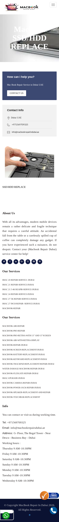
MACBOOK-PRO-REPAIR (13, 331)
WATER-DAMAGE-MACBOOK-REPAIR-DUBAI (23, 368)
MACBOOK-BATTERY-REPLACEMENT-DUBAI (23, 354)
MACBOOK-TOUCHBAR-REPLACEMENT (21, 397)
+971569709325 (20, 125)
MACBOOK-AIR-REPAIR (13, 326)
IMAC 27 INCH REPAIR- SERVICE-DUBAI (21, 303)
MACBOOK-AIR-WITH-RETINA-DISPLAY (20, 340)
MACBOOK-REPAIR (11, 308)
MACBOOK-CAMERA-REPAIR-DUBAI (19, 383)
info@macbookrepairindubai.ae (25, 132)
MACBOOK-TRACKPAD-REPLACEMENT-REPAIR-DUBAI (28, 364)
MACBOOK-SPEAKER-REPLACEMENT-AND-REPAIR (26, 392)
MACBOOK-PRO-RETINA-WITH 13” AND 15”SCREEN (26, 335)
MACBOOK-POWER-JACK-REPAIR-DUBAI (21, 387)
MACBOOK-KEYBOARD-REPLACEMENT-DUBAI (24, 359)
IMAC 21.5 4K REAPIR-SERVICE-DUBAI (20, 289)
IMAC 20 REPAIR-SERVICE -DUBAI (18, 280)
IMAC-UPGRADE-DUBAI (13, 378)
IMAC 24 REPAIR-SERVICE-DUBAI (18, 294)
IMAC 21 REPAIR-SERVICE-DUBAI (18, 284)
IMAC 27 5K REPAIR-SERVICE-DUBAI (19, 299)
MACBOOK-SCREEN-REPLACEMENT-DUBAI (23, 350)
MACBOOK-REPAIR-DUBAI (14, 345)
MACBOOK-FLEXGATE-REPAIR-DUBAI (20, 373)
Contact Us (16, 93)
